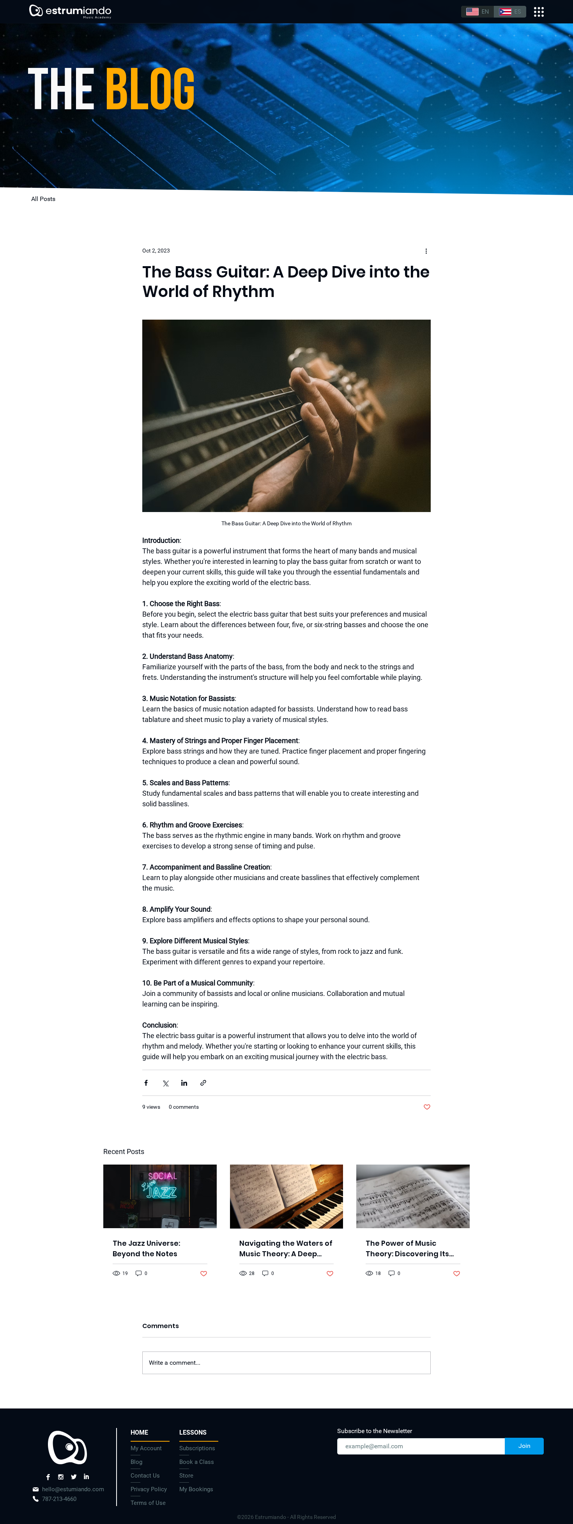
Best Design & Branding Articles (3, 1523)
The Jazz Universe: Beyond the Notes (146, 1248)
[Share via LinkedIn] (184, 1083)
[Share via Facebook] (146, 1083)
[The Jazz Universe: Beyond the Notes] (160, 1196)
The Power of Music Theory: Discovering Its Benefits (407, 1248)
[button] (198, 1433)
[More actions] (426, 250)
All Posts (43, 199)
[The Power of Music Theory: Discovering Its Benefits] (413, 1196)
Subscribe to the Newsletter (374, 1431)
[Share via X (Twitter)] (165, 1083)
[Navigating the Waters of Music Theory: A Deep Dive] (286, 1197)
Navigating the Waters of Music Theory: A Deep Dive (285, 1248)
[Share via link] (203, 1083)
